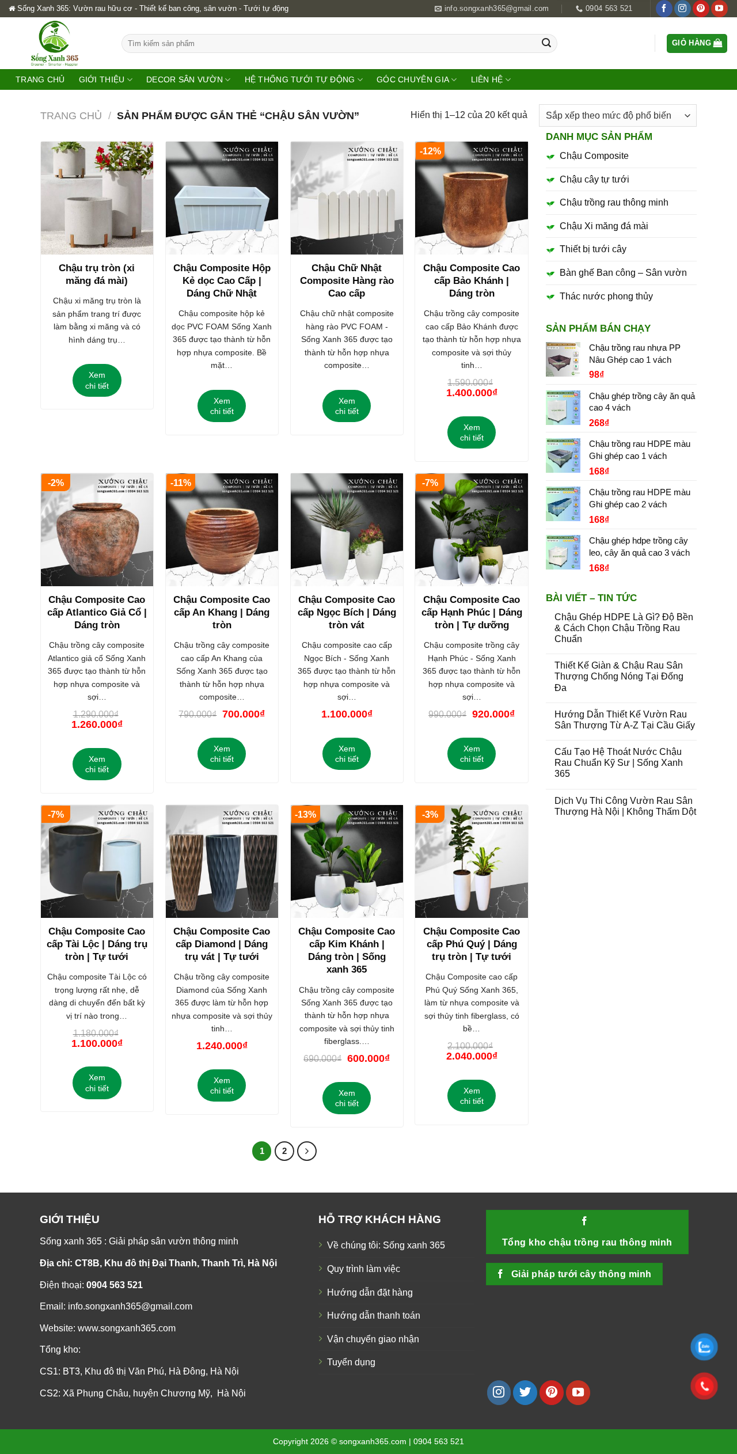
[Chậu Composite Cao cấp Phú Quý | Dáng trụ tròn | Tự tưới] (471, 861)
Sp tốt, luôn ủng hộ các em (651, 53)
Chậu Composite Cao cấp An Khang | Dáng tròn (221, 612)
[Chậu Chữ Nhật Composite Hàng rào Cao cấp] (347, 198)
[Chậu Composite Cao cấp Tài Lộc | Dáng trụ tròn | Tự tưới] (97, 861)
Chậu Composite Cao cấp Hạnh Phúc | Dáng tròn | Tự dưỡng (471, 612)
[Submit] (546, 44)
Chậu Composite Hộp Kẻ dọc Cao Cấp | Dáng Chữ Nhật (222, 281)
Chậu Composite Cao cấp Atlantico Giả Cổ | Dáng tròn (97, 612)
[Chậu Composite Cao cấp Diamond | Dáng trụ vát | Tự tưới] (222, 861)
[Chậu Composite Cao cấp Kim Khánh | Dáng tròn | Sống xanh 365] (347, 861)
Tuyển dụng (351, 1362)
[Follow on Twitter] (525, 1392)
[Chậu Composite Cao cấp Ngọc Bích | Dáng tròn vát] (347, 529)
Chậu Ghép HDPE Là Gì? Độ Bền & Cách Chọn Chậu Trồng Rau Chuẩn (623, 628)
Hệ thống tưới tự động (300, 79)
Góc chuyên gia (413, 79)
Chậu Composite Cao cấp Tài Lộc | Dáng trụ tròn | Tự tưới (97, 944)
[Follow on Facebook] (664, 8)
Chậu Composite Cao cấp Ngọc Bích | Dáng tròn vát (347, 612)
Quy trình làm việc (363, 1269)
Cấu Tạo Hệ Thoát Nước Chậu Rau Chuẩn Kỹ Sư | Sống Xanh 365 (618, 763)
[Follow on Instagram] (682, 8)
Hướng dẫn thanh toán (373, 1315)
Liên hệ (487, 79)
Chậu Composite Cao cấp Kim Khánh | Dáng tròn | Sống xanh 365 (346, 950)
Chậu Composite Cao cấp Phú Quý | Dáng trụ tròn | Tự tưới (471, 944)
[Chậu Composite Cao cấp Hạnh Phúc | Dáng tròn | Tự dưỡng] (471, 529)
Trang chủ (40, 79)
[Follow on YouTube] (719, 8)
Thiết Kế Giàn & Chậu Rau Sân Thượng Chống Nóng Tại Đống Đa (618, 676)
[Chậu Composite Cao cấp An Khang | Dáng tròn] (222, 529)
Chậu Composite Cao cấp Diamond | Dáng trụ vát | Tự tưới (221, 944)
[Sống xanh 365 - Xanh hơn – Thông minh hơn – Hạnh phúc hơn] (56, 43)
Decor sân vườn (184, 79)
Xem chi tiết (97, 380)
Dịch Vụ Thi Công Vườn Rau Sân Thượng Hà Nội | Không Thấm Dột (625, 806)
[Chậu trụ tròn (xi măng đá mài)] (97, 198)
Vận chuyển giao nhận (373, 1339)
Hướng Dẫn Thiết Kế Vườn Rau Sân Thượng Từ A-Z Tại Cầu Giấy (624, 719)
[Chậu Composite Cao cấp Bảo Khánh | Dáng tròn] (471, 198)
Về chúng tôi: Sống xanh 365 (386, 1245)
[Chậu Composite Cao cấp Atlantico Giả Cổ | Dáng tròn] (97, 529)
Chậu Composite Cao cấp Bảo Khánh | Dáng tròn (471, 281)
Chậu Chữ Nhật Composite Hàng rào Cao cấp (347, 281)
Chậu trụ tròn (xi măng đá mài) (97, 274)
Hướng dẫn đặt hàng (370, 1292)
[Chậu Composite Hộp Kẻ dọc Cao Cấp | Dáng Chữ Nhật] (222, 198)
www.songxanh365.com (127, 1328)
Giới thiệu (102, 79)
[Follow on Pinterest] (701, 8)
